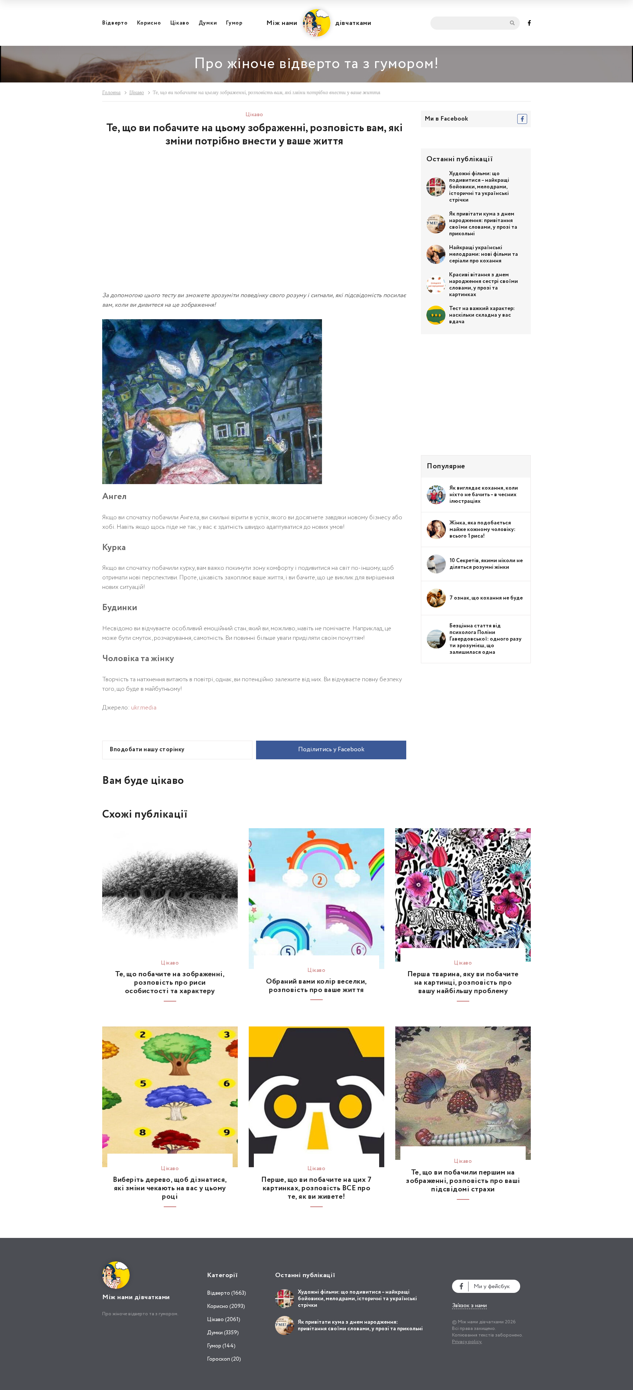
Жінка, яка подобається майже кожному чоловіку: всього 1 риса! (482, 529)
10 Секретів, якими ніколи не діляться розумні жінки (486, 564)
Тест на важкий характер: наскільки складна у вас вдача (482, 315)
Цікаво (179, 23)
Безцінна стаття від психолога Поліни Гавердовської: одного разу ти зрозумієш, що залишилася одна (485, 639)
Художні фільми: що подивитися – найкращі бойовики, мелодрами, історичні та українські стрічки (479, 186)
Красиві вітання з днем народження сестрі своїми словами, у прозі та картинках (483, 285)
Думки (208, 23)
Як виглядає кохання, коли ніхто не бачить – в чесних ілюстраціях (483, 494)
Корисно (149, 23)
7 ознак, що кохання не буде (486, 598)
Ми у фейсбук (492, 1286)
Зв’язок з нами (469, 1306)
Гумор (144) (221, 1346)
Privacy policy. (467, 1341)
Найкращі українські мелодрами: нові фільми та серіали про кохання (483, 254)
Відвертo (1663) (226, 1293)
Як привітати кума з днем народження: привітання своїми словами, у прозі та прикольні (483, 224)
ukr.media (143, 707)
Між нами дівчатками (318, 23)
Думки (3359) (223, 1333)
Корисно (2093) (226, 1306)
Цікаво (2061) (223, 1320)
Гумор (234, 23)
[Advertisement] (178, 225)
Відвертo (115, 23)
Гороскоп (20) (224, 1359)
